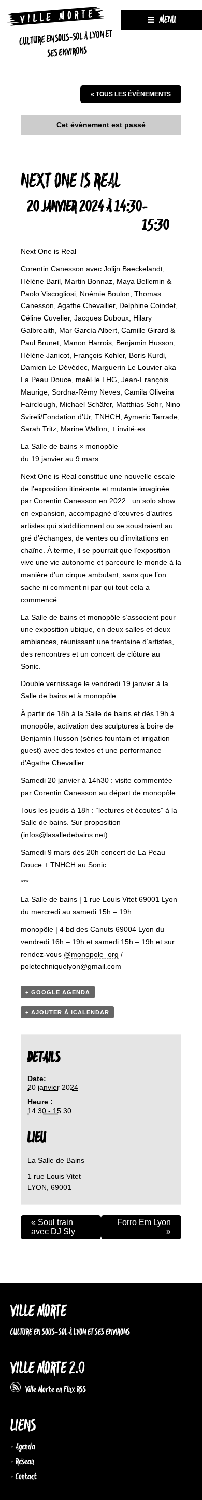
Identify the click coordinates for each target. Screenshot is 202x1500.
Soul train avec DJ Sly (53, 1227)
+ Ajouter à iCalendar (67, 1012)
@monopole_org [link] (91, 954)
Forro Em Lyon (144, 1227)
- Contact (23, 1476)
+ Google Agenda (57, 992)
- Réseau (22, 1461)
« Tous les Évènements (131, 94)
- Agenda (22, 1446)
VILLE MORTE (38, 1312)
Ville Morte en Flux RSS (53, 1389)
